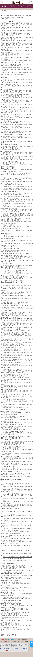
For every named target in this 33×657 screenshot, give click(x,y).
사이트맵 (14, 641)
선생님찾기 (4, 6)
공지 (6, 639)
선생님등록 (20, 6)
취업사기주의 (4, 641)
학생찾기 (12, 6)
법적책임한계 (24, 639)
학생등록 (29, 6)
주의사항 (9, 641)
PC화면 (2, 639)
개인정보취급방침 (12, 639)
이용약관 (18, 639)
